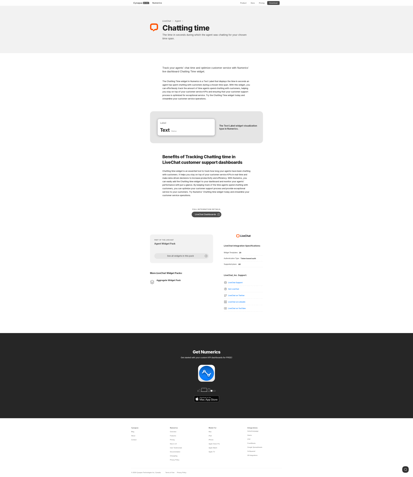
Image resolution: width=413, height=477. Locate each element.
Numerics (157, 3)
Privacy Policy (181, 472)
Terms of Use (169, 472)
